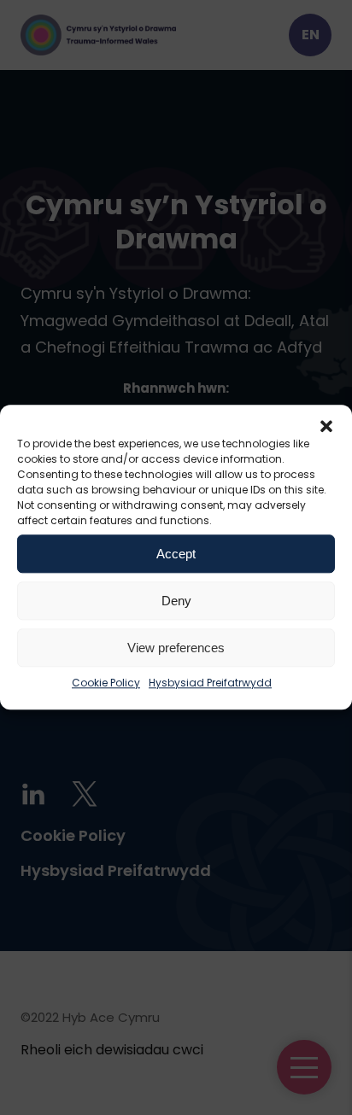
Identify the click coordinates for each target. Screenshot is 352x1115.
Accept (176, 553)
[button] (326, 426)
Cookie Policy (106, 682)
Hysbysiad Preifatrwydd (210, 682)
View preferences (176, 647)
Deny (176, 600)
